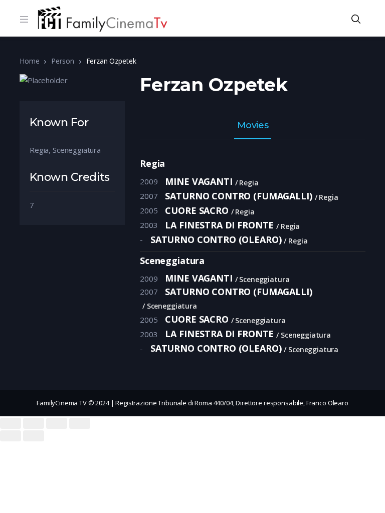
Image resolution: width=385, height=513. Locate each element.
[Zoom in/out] (79, 423)
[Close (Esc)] (10, 423)
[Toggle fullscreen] (56, 423)
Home (29, 61)
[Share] (33, 423)
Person (62, 61)
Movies (252, 126)
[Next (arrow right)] (33, 435)
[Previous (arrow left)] (10, 435)
